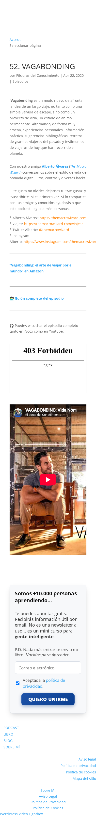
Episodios (20, 81)
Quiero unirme (48, 699)
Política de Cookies (48, 808)
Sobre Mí (48, 790)
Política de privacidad (78, 765)
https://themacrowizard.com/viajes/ (53, 223)
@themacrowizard (54, 229)
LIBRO (8, 734)
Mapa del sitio (84, 778)
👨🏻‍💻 (37, 298)
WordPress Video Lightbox (21, 814)
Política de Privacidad (48, 802)
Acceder (16, 39)
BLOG (8, 740)
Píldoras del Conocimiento (37, 75)
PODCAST (11, 727)
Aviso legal (87, 759)
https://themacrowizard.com (63, 217)
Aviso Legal (48, 796)
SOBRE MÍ (11, 747)
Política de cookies (81, 772)
